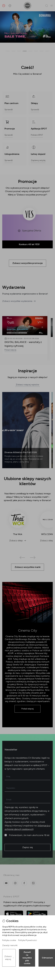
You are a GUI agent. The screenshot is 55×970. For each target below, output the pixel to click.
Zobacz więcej (8, 957)
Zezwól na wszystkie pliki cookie (27, 958)
